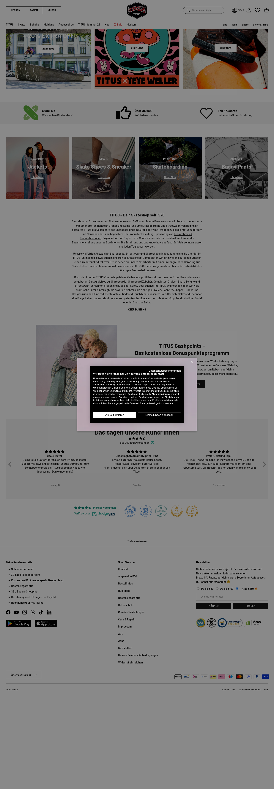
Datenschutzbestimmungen (165, 370)
